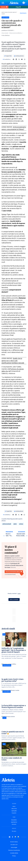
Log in (19, 593)
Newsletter (14, 820)
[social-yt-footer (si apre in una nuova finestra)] (9, 837)
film (4, 634)
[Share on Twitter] (19, 59)
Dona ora (3, 7)
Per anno (14, 831)
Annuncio (14, 824)
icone (4, 718)
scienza (21, 524)
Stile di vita (14, 808)
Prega (17, 7)
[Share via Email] (21, 59)
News (14, 806)
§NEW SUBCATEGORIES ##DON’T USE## (9, 13)
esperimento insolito (11, 88)
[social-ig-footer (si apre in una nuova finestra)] (18, 837)
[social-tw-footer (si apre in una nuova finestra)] (15, 837)
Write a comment (14, 599)
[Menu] (5, 3)
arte (4, 744)
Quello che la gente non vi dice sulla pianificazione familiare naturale (13, 360)
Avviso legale (14, 847)
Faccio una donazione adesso (13, 571)
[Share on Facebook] (13, 59)
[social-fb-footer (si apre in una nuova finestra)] (12, 837)
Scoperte (14, 813)
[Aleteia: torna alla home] (14, 2)
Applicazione (14, 822)
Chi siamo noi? (14, 844)
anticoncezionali (6, 524)
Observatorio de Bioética (15, 33)
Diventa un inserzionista (14, 850)
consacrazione (6, 691)
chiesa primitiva (7, 665)
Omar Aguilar (5, 33)
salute (15, 524)
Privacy (14, 856)
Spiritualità (14, 810)
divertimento (23, 13)
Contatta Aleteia (14, 853)
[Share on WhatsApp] (24, 59)
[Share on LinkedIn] (16, 59)
